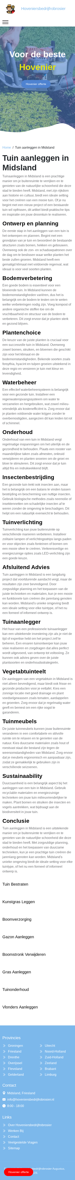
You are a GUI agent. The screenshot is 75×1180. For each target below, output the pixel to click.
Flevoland (14, 1068)
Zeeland (50, 1063)
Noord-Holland (55, 1051)
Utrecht (49, 1045)
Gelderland (15, 1074)
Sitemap (13, 1148)
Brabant (50, 1068)
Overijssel (14, 1063)
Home (6, 147)
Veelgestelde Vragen (22, 1142)
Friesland (14, 1051)
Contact (13, 1136)
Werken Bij (15, 1131)
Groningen (15, 1045)
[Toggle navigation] (5, 22)
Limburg (50, 1074)
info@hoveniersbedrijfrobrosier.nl (30, 1099)
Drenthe (13, 1057)
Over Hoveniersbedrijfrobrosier (29, 1125)
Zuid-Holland (53, 1057)
